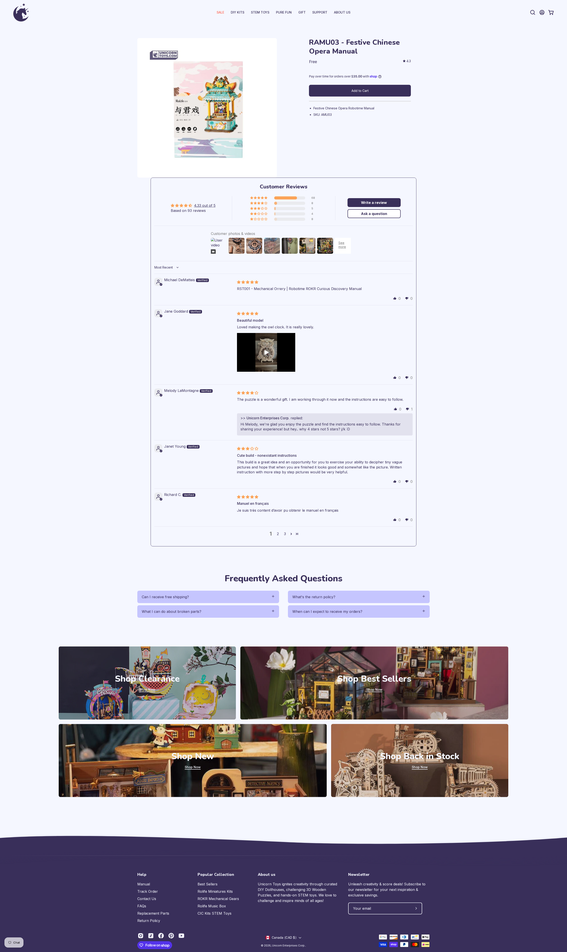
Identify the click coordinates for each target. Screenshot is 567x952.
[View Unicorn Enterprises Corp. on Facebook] (161, 935)
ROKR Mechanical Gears (218, 898)
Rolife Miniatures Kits (215, 891)
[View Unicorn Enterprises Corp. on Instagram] (140, 935)
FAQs (141, 906)
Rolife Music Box (212, 906)
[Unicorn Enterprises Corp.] (21, 12)
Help (141, 874)
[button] (320, 12)
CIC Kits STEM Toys (214, 913)
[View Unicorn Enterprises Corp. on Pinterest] (171, 935)
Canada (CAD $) (284, 937)
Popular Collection (216, 874)
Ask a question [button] (374, 213)
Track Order (147, 891)
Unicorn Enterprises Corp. (288, 945)
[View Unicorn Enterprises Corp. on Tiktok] (151, 935)
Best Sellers (207, 884)
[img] (407, 61)
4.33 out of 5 (205, 205)
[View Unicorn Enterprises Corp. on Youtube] (181, 935)
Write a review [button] (374, 202)
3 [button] (285, 534)
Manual (143, 884)
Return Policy (148, 920)
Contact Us (146, 898)
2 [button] (278, 534)
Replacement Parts (153, 913)
